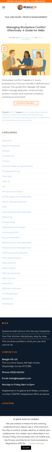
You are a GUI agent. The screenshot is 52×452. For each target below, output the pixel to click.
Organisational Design (14, 227)
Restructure (8, 278)
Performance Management (16, 247)
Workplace (7, 303)
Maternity (7, 217)
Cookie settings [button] (36, 443)
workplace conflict (24, 120)
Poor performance (11, 258)
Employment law (11, 171)
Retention (7, 283)
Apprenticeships (11, 146)
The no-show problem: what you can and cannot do (24, 343)
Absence (6, 140)
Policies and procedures (14, 252)
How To (6, 181)
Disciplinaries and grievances (17, 166)
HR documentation (12, 191)
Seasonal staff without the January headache (26, 331)
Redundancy (9, 268)
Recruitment (9, 263)
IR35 (4, 207)
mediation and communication (16, 117)
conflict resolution (30, 112)
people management (39, 117)
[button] (3, 7)
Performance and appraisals (16, 242)
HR (26, 24)
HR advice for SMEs (18, 115)
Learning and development (16, 212)
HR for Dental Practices (14, 202)
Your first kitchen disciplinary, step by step (24, 336)
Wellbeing (7, 298)
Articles (6, 151)
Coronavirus (8, 156)
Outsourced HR (10, 232)
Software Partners (11, 288)
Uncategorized (10, 293)
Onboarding (8, 222)
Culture (6, 161)
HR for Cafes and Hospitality (16, 196)
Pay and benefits (11, 237)
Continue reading (26, 103)
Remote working (11, 273)
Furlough (7, 176)
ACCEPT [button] (26, 448)
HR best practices (35, 115)
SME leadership (9, 120)
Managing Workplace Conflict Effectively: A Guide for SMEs (26, 28)
